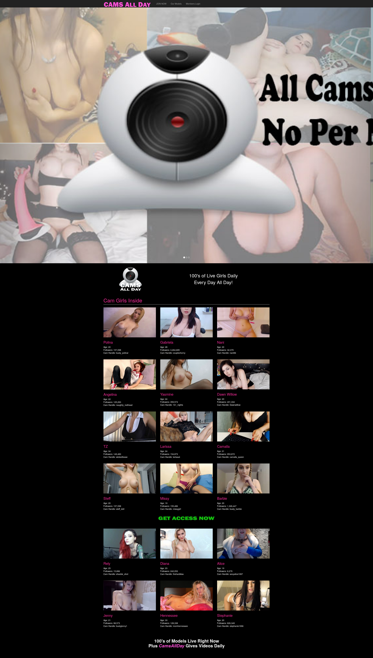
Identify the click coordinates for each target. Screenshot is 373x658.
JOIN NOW (161, 3)
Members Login (193, 3)
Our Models (176, 3)
